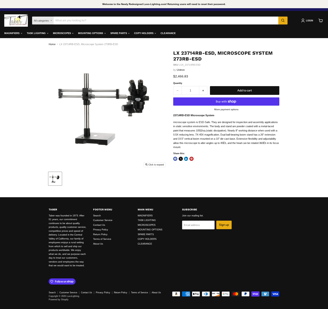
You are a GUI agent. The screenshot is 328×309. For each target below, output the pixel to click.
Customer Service (102, 220)
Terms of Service (102, 239)
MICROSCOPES (62, 33)
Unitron (181, 69)
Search (97, 215)
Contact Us (99, 225)
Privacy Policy (100, 229)
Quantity (177, 83)
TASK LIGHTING (36, 33)
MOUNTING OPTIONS (91, 33)
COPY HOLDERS (144, 33)
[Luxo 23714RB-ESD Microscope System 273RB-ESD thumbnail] (55, 178)
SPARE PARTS (119, 33)
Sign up (224, 224)
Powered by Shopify (59, 299)
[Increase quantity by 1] (203, 90)
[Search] (283, 20)
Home (52, 44)
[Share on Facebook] (175, 159)
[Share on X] (181, 159)
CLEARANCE (168, 33)
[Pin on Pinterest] (191, 159)
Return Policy (100, 234)
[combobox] (166, 20)
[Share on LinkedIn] (186, 159)
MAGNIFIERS (12, 33)
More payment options (226, 109)
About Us (98, 243)
